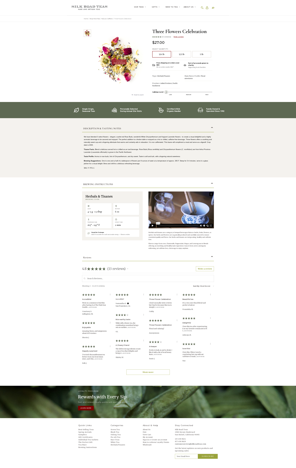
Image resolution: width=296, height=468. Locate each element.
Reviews (87, 257)
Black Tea (115, 432)
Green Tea (115, 430)
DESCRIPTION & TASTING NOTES (102, 128)
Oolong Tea (116, 435)
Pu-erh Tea (115, 437)
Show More (93, 307)
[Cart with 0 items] (213, 8)
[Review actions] (110, 294)
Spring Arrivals (85, 432)
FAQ (144, 432)
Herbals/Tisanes (118, 445)
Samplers (82, 435)
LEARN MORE (85, 408)
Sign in (207, 7)
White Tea (115, 442)
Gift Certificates (85, 437)
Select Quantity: (160, 49)
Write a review (179, 37)
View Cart (147, 435)
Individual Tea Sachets (88, 440)
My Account (148, 437)
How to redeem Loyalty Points (156, 442)
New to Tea (172, 7)
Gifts (154, 7)
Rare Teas (115, 440)
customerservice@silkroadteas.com (190, 444)
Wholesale (147, 445)
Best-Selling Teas (86, 430)
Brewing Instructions (87, 447)
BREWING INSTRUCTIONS (98, 184)
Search (202, 8)
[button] (127, 268)
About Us (188, 7)
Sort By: (196, 286)
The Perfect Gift (85, 442)
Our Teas (139, 7)
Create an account (159, 440)
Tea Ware (82, 445)
